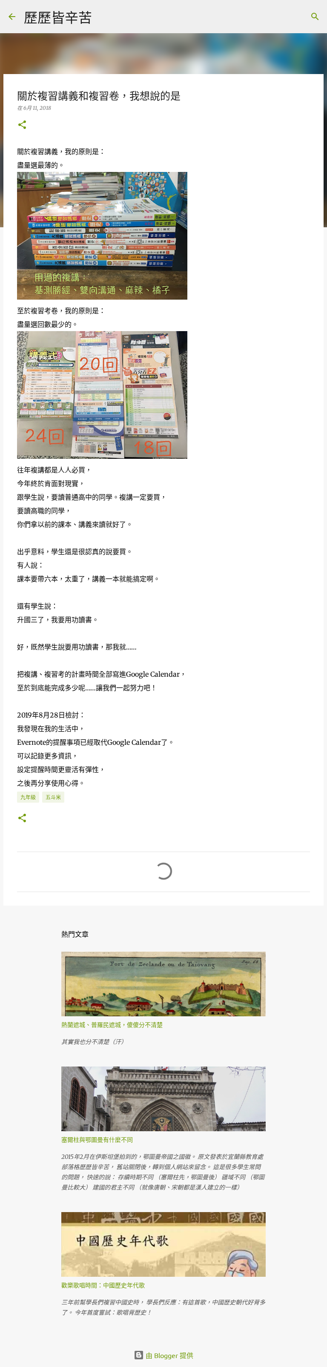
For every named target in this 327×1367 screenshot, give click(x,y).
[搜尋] (104, 16)
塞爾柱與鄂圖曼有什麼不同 (97, 1139)
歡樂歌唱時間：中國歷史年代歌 (103, 1285)
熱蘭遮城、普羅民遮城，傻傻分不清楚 (112, 1025)
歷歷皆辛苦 (58, 17)
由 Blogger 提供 (168, 1355)
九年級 (28, 797)
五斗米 (53, 797)
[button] (22, 125)
